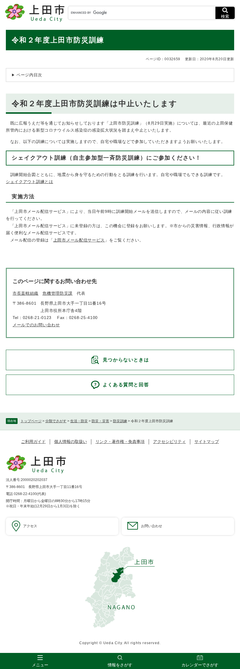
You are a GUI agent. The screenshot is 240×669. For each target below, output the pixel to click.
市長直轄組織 (25, 293)
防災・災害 (100, 421)
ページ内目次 (29, 75)
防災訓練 (120, 421)
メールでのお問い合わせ (36, 325)
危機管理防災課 (57, 293)
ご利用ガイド (33, 441)
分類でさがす (55, 421)
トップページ (31, 421)
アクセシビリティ (169, 441)
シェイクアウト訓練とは (29, 181)
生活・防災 (79, 421)
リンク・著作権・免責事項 (120, 441)
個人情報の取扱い (70, 441)
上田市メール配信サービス (79, 240)
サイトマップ (206, 441)
